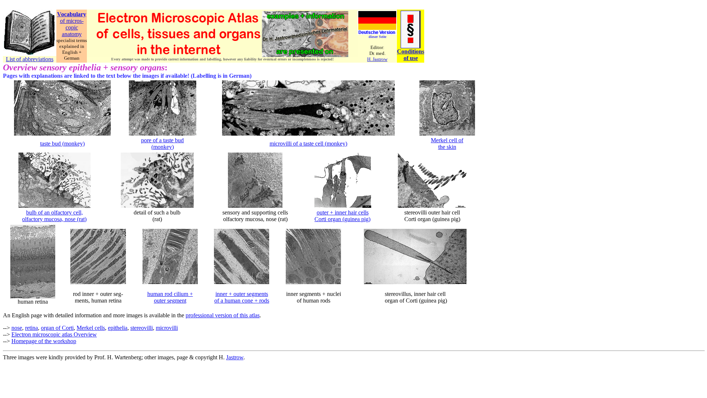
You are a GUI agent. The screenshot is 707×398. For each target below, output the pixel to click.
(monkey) (162, 147)
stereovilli (141, 328)
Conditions (410, 51)
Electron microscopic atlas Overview (54, 334)
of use (411, 58)
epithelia (117, 328)
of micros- (72, 21)
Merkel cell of (447, 140)
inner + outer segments (241, 294)
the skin (447, 147)
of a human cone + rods (241, 300)
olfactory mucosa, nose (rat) (54, 219)
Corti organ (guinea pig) (342, 219)
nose (16, 328)
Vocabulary (71, 14)
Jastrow (234, 357)
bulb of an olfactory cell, (54, 212)
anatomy (72, 34)
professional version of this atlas (223, 315)
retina (31, 328)
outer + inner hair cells (343, 212)
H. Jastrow (377, 59)
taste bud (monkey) (62, 143)
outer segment (170, 300)
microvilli (167, 328)
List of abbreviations (29, 59)
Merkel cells (91, 328)
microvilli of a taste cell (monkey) (308, 143)
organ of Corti (57, 328)
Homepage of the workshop (43, 341)
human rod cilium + (170, 294)
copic (72, 27)
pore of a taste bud (162, 140)
